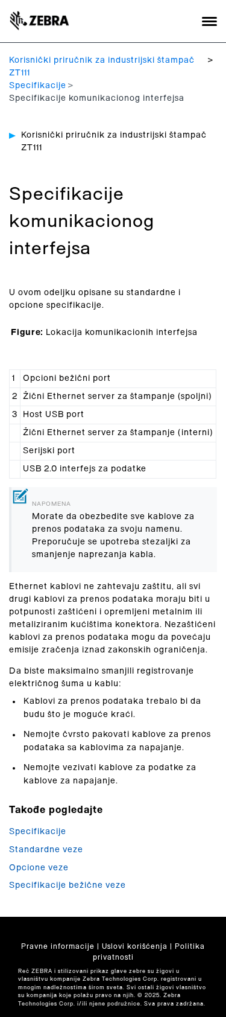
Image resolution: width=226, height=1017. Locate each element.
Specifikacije (37, 85)
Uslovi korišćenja (135, 946)
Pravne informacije (58, 946)
